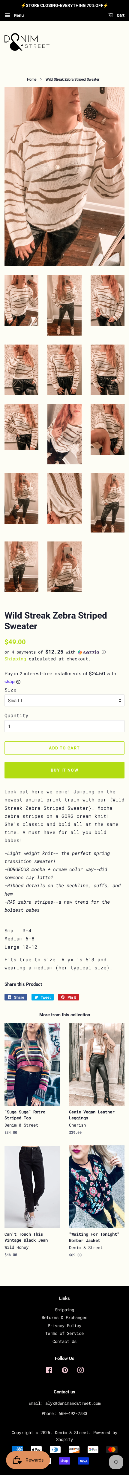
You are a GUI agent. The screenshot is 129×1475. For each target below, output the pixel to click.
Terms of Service (64, 1333)
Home (31, 79)
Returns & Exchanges (64, 1317)
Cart (120, 15)
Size (10, 689)
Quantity (16, 715)
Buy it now (64, 770)
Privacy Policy (64, 1325)
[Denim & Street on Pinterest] (65, 1371)
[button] (64, 652)
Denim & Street (71, 1432)
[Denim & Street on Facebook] (49, 1371)
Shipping (15, 659)
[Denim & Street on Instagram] (80, 1371)
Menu (18, 15)
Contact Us (64, 1341)
